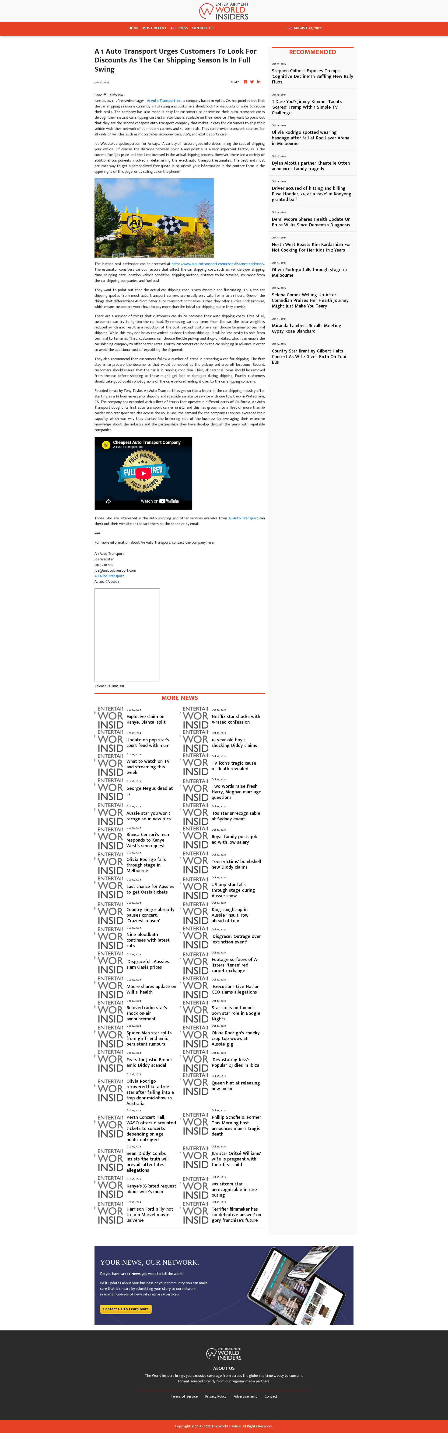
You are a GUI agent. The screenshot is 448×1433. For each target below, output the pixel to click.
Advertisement (245, 1396)
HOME (134, 28)
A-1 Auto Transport (109, 576)
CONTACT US (203, 28)
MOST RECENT (154, 28)
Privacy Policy (215, 1396)
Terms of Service (184, 1396)
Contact (271, 1396)
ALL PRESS (179, 28)
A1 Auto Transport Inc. (164, 101)
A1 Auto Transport (243, 518)
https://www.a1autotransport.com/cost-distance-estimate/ (218, 264)
